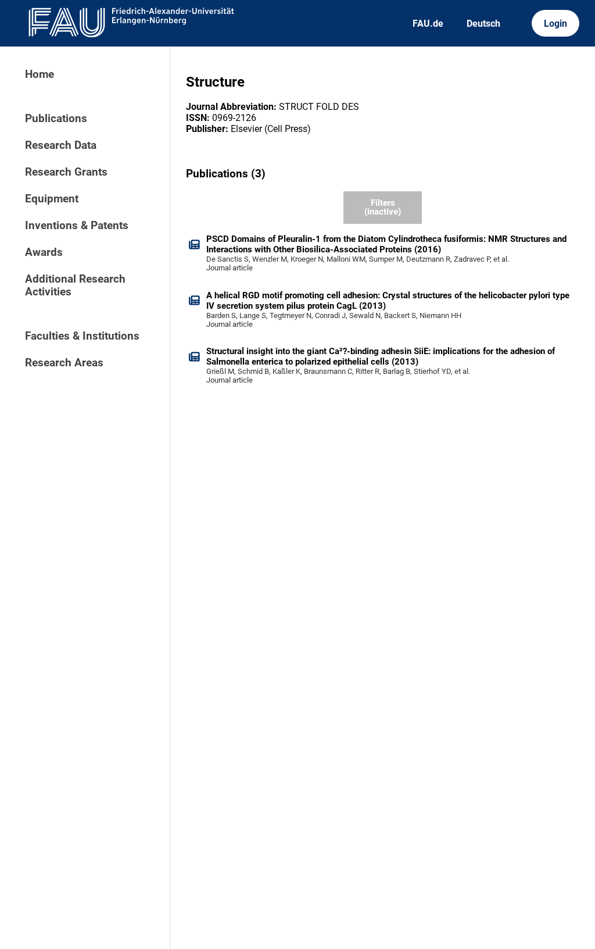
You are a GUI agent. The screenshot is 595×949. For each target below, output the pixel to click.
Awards (44, 252)
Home (39, 74)
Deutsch (483, 23)
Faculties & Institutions (82, 336)
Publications (56, 118)
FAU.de (428, 23)
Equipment (51, 198)
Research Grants (66, 172)
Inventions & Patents (76, 225)
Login (555, 23)
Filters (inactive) (382, 207)
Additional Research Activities (75, 285)
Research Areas (64, 362)
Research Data (60, 145)
